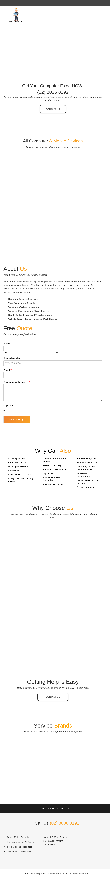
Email (7, 370)
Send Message (16, 419)
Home (44, 809)
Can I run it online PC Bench (20, 842)
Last (56, 353)
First (5, 353)
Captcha (9, 405)
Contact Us (53, 109)
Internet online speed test (19, 846)
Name (7, 343)
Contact (64, 809)
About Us (53, 809)
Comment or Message (16, 382)
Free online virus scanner (19, 851)
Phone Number (13, 358)
